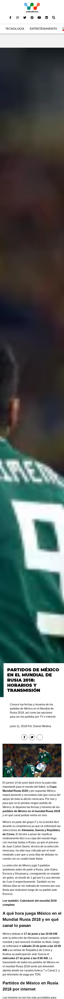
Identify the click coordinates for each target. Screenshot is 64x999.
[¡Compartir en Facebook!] (24, 737)
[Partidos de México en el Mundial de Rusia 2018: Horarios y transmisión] (32, 372)
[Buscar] (53, 17)
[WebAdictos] (32, 7)
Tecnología (14, 28)
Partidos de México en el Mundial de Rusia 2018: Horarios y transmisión (33, 680)
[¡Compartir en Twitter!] (32, 737)
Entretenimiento (43, 28)
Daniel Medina (42, 726)
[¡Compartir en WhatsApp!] (40, 737)
